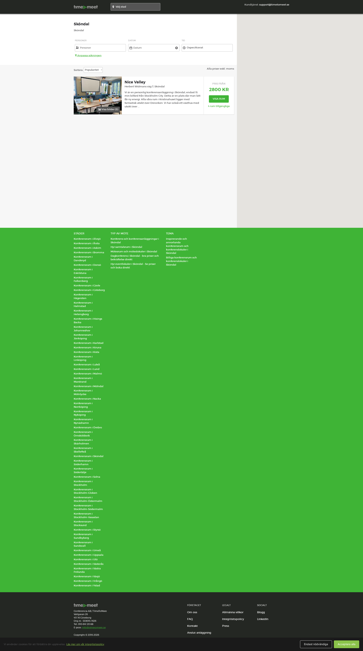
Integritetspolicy (233, 619)
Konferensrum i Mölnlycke (83, 392)
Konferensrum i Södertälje (83, 470)
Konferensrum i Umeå (87, 550)
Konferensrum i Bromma (89, 252)
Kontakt (192, 626)
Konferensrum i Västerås (88, 564)
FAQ (190, 619)
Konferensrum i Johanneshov (83, 328)
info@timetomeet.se (94, 627)
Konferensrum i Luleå (87, 364)
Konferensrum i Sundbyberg (83, 536)
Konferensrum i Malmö (88, 373)
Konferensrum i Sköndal (88, 456)
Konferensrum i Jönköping (83, 336)
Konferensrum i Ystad (87, 585)
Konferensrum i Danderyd (83, 258)
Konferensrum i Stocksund (83, 523)
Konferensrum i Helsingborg (83, 312)
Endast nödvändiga (316, 644)
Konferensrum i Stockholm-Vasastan (86, 515)
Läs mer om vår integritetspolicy (85, 644)
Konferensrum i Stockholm (83, 483)
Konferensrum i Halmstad (83, 304)
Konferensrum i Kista (86, 352)
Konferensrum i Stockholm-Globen (85, 491)
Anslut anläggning (199, 632)
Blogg (261, 612)
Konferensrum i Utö (86, 559)
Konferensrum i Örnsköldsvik (83, 433)
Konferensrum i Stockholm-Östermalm (88, 499)
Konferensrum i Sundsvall (83, 544)
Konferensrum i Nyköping (83, 413)
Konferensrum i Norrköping (83, 405)
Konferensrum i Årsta (87, 243)
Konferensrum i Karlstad (88, 343)
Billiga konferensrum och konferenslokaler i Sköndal (181, 261)
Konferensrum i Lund (86, 369)
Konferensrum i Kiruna (87, 347)
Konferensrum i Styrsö (87, 529)
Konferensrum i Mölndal (88, 386)
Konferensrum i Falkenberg (83, 279)
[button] (300, 118)
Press (225, 626)
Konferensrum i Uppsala (88, 554)
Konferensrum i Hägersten (83, 296)
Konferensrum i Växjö (87, 576)
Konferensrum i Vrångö (88, 581)
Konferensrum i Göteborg (89, 290)
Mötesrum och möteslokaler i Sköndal (134, 251)
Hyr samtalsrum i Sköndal (126, 247)
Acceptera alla (346, 644)
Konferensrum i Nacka (87, 398)
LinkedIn (262, 619)
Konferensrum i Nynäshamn (83, 421)
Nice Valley (135, 82)
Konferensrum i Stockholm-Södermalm (88, 507)
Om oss (192, 612)
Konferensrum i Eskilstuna (83, 271)
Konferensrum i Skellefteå (83, 449)
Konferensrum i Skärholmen (83, 441)
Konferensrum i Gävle (87, 285)
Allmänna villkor (233, 612)
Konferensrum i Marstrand (83, 380)
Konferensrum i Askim (87, 248)
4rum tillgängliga (219, 106)
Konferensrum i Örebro (88, 427)
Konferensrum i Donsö (87, 265)
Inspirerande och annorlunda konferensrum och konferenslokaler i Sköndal (177, 246)
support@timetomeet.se (274, 4)
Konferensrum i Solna (87, 476)
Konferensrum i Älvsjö (87, 238)
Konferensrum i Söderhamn (83, 462)
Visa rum (219, 98)
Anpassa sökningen (89, 55)
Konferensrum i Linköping (83, 358)
